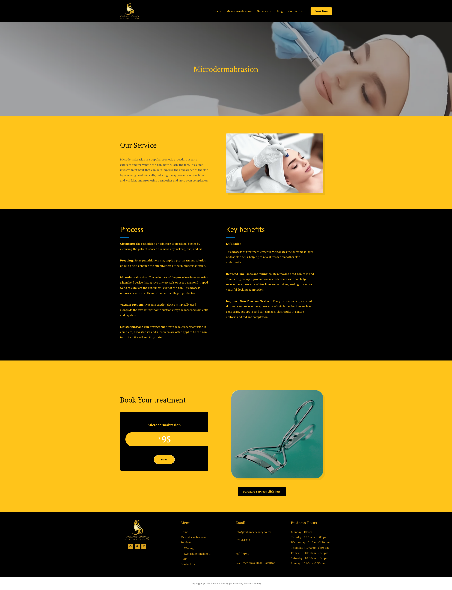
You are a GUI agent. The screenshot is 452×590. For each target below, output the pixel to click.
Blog (280, 11)
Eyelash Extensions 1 (197, 554)
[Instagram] (143, 546)
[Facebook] (130, 546)
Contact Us (295, 11)
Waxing (189, 548)
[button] (262, 491)
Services (262, 11)
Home (217, 11)
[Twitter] (137, 546)
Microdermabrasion (239, 11)
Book (164, 459)
